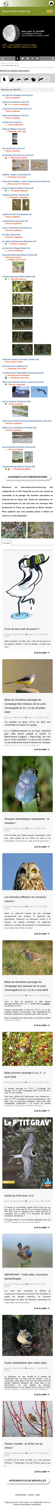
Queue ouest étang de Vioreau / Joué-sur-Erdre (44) (22, 382)
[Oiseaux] (4, 79)
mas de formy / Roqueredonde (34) (16, 248)
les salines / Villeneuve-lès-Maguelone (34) (19, 241)
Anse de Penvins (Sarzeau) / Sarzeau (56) (18, 447)
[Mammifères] (11, 79)
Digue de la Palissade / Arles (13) (15, 115)
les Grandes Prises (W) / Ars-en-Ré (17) (18, 155)
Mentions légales (20, 1494)
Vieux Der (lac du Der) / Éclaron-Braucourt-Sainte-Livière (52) (26, 421)
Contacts (31, 1494)
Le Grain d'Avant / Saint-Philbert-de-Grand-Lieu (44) (22, 373)
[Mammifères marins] (19, 79)
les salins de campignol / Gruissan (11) (17, 95)
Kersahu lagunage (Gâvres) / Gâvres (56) (18, 466)
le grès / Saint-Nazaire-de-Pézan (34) (16, 228)
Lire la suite (40, 653)
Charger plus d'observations (27, 477)
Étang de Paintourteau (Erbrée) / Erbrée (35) (19, 255)
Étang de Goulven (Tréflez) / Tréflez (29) (17, 188)
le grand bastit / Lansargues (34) (15, 221)
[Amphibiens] (33, 79)
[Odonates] (40, 79)
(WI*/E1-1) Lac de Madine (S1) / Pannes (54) (19, 428)
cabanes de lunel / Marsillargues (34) (17, 214)
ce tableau (45, 1004)
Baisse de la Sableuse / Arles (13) (15, 102)
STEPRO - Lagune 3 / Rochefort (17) (16, 175)
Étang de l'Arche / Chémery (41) (15, 366)
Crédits (37, 1494)
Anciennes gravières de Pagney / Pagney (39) (20, 359)
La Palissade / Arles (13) (12, 122)
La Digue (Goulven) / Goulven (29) (15, 195)
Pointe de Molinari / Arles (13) (14, 129)
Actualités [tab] (6, 543)
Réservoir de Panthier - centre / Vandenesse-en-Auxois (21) (26, 181)
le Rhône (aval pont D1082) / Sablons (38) (18, 277)
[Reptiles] (26, 79)
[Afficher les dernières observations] (14, 71)
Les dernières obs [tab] (9, 65)
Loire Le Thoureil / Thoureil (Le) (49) (16, 401)
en (51, 11)
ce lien (33, 725)
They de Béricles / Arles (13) (13, 148)
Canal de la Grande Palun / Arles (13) (17, 109)
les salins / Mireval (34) (11, 235)
